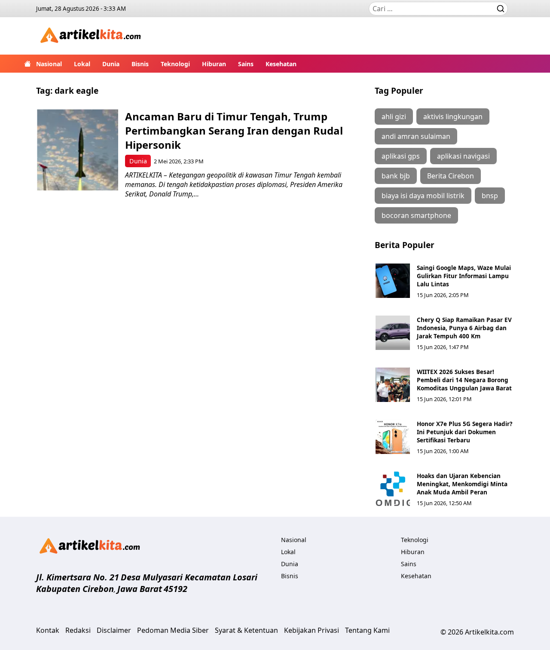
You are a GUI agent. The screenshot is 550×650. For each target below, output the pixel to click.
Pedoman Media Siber (173, 630)
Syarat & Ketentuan (246, 630)
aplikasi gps (401, 156)
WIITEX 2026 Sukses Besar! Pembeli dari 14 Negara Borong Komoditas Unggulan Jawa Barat (464, 380)
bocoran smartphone (416, 215)
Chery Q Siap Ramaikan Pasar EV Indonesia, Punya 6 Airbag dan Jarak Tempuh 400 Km (464, 328)
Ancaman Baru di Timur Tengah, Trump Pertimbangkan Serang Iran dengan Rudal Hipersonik (234, 130)
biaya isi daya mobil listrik (423, 195)
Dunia (110, 64)
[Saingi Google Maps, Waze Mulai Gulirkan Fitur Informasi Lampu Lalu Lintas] (393, 281)
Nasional (49, 64)
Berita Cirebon (450, 176)
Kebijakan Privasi (311, 630)
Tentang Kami (367, 630)
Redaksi (78, 630)
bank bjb (396, 176)
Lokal (82, 64)
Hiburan (214, 64)
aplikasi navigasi (463, 156)
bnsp (490, 195)
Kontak (47, 630)
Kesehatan (281, 64)
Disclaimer (114, 630)
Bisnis (140, 64)
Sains (246, 64)
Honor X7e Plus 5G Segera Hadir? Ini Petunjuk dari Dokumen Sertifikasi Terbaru (464, 432)
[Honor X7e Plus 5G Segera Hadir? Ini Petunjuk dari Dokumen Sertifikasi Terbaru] (393, 437)
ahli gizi (394, 116)
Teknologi (175, 64)
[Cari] (500, 8)
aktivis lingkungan (453, 116)
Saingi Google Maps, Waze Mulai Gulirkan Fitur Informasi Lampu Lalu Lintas (464, 276)
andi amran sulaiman (416, 136)
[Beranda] (27, 64)
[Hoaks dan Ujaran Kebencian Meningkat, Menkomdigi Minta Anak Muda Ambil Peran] (393, 489)
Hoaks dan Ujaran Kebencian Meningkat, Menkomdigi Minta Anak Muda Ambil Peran (462, 484)
